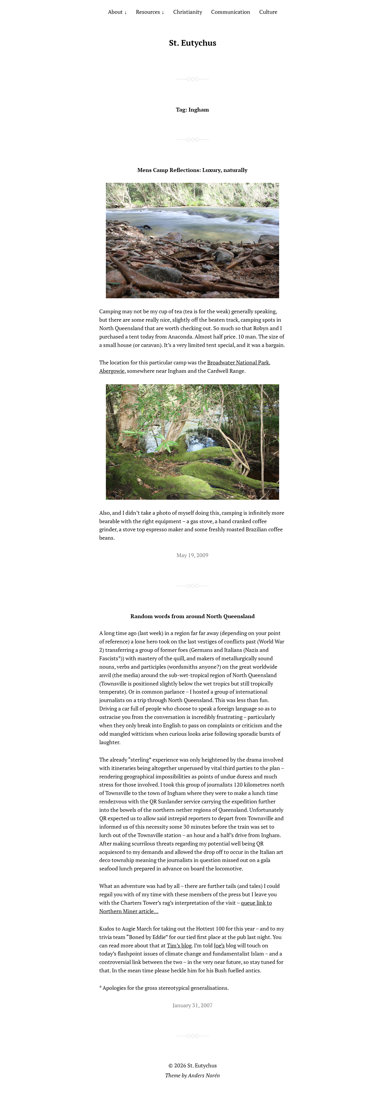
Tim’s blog (179, 945)
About (115, 11)
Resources (148, 11)
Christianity (187, 11)
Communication (230, 11)
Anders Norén (204, 1075)
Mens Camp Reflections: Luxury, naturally (192, 169)
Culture (268, 11)
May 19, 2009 (192, 555)
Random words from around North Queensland (193, 616)
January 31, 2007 (193, 1005)
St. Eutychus (192, 42)
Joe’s (219, 945)
